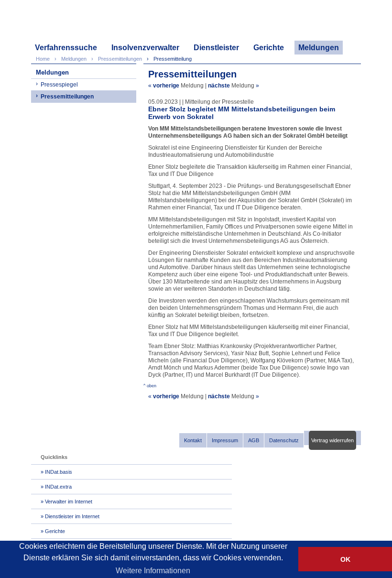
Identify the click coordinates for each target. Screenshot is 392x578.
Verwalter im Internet (68, 501)
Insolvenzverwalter (145, 48)
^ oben (149, 385)
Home (43, 59)
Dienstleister (216, 48)
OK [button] (345, 559)
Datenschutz (284, 440)
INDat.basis (58, 472)
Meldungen (318, 48)
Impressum (225, 440)
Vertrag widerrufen (332, 440)
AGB (253, 440)
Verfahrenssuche (66, 48)
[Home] (77, 23)
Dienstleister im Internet (72, 516)
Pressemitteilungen (67, 96)
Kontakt (193, 440)
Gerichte (268, 48)
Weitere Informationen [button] (153, 571)
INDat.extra (58, 487)
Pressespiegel (59, 84)
